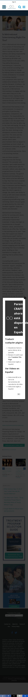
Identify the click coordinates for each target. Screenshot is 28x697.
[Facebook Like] (3, 696)
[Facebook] (8, 696)
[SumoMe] (25, 696)
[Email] (19, 696)
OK (18, 394)
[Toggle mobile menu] (24, 6)
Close (25, 298)
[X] (14, 696)
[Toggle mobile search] (19, 6)
